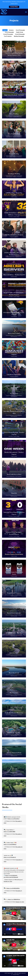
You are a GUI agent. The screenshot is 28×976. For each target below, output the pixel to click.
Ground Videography (20, 34)
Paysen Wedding (14, 154)
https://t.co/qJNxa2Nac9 (13, 818)
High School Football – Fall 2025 (14, 95)
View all (5, 30)
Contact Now (14, 6)
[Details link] (14, 49)
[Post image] (14, 90)
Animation (11, 30)
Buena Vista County (14, 333)
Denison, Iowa (14, 693)
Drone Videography (9, 32)
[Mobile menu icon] (26, 12)
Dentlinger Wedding (14, 174)
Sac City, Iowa (14, 393)
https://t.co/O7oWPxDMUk (13, 888)
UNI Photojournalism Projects (14, 235)
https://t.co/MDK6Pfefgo (14, 899)
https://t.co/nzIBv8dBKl (9, 831)
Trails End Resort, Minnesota (14, 713)
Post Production (8, 36)
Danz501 (14, 493)
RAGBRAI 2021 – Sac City (14, 633)
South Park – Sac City (14, 733)
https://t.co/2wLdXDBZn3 (10, 844)
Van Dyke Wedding (14, 134)
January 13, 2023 (20, 902)
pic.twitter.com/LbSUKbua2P (11, 877)
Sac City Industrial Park (14, 753)
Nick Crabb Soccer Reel (14, 474)
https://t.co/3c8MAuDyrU (10, 857)
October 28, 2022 (8, 881)
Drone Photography (20, 30)
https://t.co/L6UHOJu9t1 (11, 875)
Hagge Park (14, 773)
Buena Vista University (14, 613)
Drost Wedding (14, 114)
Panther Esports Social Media (14, 554)
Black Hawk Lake (14, 673)
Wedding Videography (19, 36)
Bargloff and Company (14, 593)
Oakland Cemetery (14, 793)
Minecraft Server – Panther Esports (14, 275)
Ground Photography (8, 34)
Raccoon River (14, 653)
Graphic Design (19, 32)
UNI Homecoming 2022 (14, 374)
